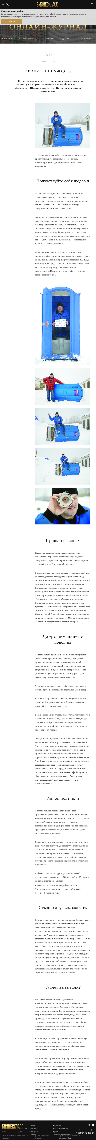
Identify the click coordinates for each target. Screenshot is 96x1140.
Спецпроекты (86, 39)
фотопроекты (48, 39)
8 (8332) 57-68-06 (85, 1133)
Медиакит (56, 1126)
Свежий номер (7, 39)
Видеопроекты (67, 39)
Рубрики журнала (27, 39)
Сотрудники (34, 1132)
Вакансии (33, 1129)
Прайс (55, 1132)
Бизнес (48, 55)
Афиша (32, 1126)
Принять (11, 22)
